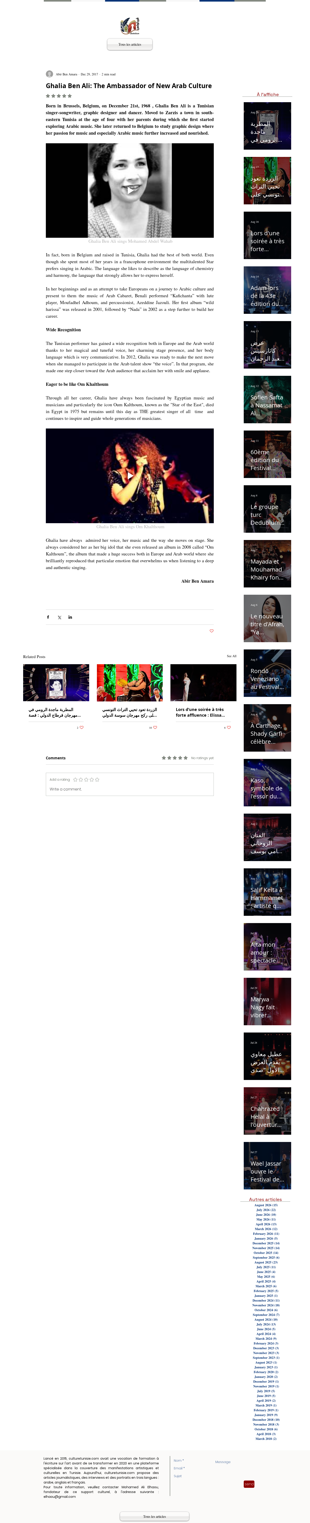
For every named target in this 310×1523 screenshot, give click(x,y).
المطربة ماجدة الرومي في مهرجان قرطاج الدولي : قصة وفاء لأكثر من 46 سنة (53, 712)
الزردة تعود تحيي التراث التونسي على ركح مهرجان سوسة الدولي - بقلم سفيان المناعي (129, 712)
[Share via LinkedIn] (70, 617)
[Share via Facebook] (48, 617)
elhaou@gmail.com (60, 1496)
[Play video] (130, 190)
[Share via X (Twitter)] (59, 617)
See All (231, 656)
